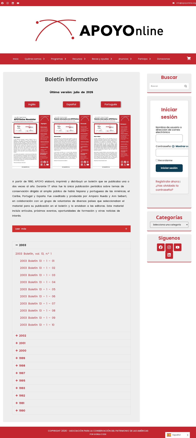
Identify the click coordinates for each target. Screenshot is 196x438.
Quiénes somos (33, 58)
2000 (22, 351)
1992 (22, 395)
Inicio (16, 58)
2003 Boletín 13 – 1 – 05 (37, 289)
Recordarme (165, 160)
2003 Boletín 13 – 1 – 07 (37, 303)
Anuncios (123, 58)
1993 (22, 388)
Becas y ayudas (100, 58)
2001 (22, 343)
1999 (22, 358)
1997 (22, 373)
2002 (22, 336)
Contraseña (163, 146)
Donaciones (163, 58)
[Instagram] (7, 3)
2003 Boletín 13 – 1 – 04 (37, 282)
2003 (22, 245)
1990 (22, 410)
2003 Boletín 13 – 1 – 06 (37, 296)
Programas (57, 58)
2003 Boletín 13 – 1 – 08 (37, 310)
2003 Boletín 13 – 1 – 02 (37, 268)
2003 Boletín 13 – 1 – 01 (37, 261)
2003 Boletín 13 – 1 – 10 (37, 325)
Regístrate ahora (167, 181)
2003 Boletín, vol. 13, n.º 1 (33, 254)
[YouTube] (18, 3)
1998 (22, 365)
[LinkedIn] (12, 3)
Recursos (77, 58)
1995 (22, 380)
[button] (71, 245)
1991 (21, 403)
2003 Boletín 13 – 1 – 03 (37, 275)
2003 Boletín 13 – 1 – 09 (37, 318)
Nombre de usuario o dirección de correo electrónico (169, 130)
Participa (142, 58)
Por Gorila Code (98, 434)
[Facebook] (2, 3)
